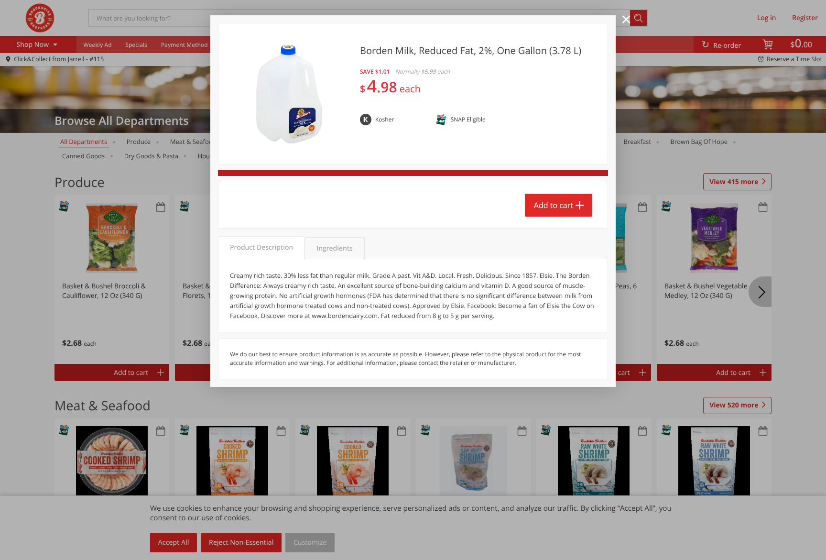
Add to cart (553, 205)
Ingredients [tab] (334, 248)
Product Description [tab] (261, 247)
